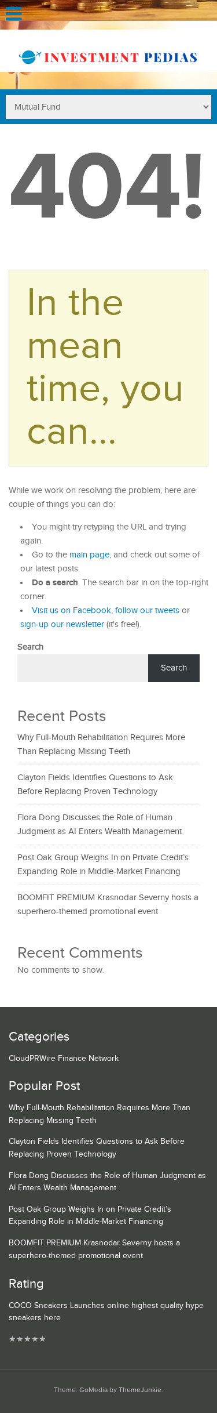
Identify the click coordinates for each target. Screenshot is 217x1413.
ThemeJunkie (140, 1390)
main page (89, 555)
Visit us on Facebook (71, 610)
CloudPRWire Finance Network (64, 1058)
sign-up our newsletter (62, 624)
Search (30, 647)
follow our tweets (147, 610)
